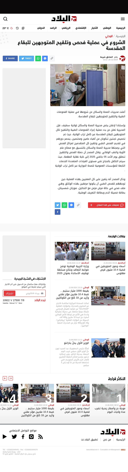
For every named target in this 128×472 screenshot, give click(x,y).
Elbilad (64, 19)
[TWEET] (57, 205)
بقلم (109, 58)
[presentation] (11, 378)
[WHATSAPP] (38, 58)
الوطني (107, 28)
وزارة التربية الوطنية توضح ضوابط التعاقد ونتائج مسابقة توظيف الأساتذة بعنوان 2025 (73, 269)
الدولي (41, 28)
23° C (5, 28)
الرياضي (66, 28)
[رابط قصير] (52, 58)
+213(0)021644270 (31, 449)
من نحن (107, 439)
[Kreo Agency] (122, 449)
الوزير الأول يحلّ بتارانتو (76, 343)
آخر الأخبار (121, 263)
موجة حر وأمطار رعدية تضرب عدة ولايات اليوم (110, 410)
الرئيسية (120, 28)
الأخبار (94, 28)
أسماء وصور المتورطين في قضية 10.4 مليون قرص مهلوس (110, 269)
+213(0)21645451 (13, 449)
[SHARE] (57, 212)
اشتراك (9, 293)
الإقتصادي (81, 28)
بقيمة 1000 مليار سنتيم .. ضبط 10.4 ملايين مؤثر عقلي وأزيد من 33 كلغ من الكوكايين (72, 294)
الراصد (53, 28)
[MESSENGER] (45, 58)
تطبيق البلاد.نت (89, 439)
